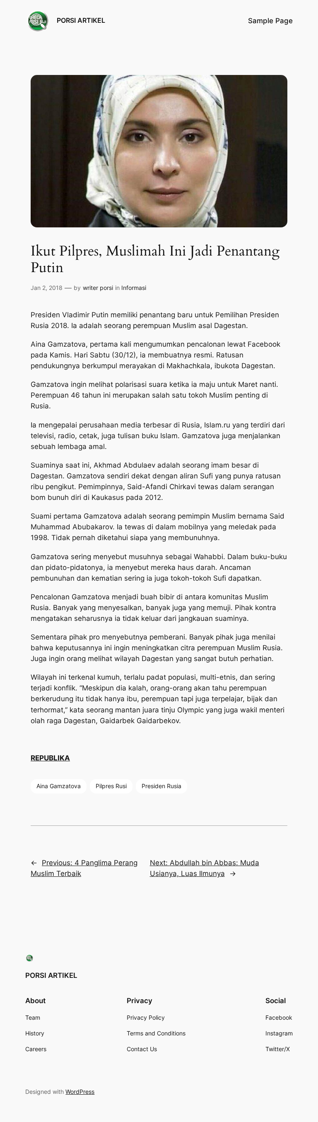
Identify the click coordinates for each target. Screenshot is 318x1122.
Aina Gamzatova (58, 785)
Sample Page (270, 21)
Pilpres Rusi (111, 785)
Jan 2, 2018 (47, 287)
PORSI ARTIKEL (81, 20)
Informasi (133, 287)
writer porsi (98, 287)
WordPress (79, 1091)
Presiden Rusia (161, 785)
